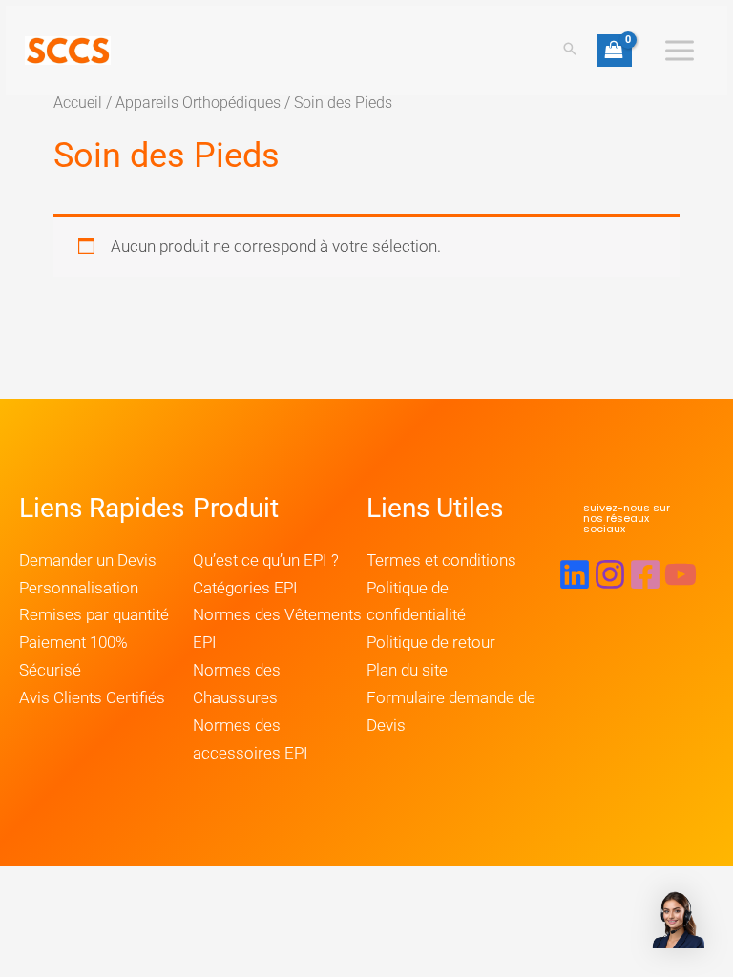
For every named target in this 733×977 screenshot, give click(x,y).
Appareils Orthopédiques (198, 103)
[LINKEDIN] (574, 574)
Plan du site (407, 669)
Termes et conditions (441, 560)
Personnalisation (78, 587)
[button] (627, 518)
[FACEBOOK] (645, 574)
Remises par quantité (94, 614)
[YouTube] (680, 574)
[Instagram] (610, 574)
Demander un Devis (88, 560)
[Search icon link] (569, 50)
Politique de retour (430, 642)
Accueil (77, 103)
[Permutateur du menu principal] (679, 50)
